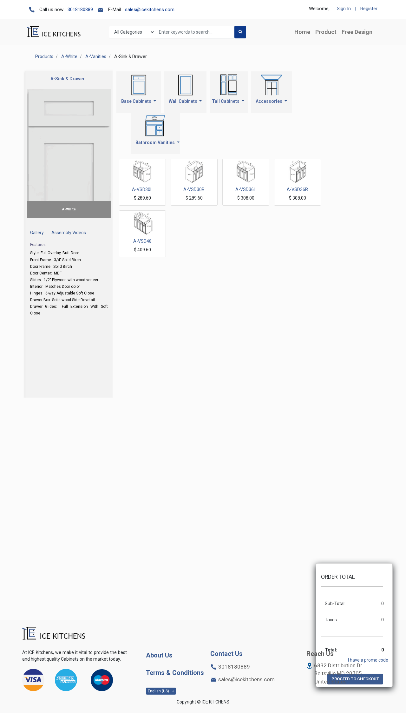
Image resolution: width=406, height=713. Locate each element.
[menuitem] (302, 31)
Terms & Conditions (175, 673)
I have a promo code (368, 660)
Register (368, 8)
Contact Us (226, 653)
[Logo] (54, 633)
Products (44, 56)
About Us (159, 655)
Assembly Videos (68, 232)
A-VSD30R (194, 189)
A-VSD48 (142, 241)
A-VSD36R (297, 189)
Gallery (37, 232)
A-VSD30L (142, 189)
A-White (69, 56)
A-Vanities (95, 56)
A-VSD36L (245, 189)
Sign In (344, 8)
